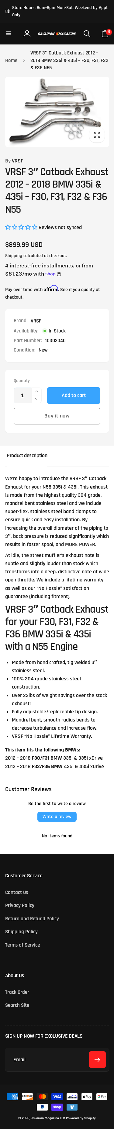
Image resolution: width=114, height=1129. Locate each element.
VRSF (14, 161)
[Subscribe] (97, 1059)
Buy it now (57, 416)
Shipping (13, 256)
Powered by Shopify (81, 1118)
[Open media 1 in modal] (57, 112)
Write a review (57, 816)
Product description (27, 455)
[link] (57, 11)
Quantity (22, 380)
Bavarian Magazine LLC (48, 1118)
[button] (9, 33)
